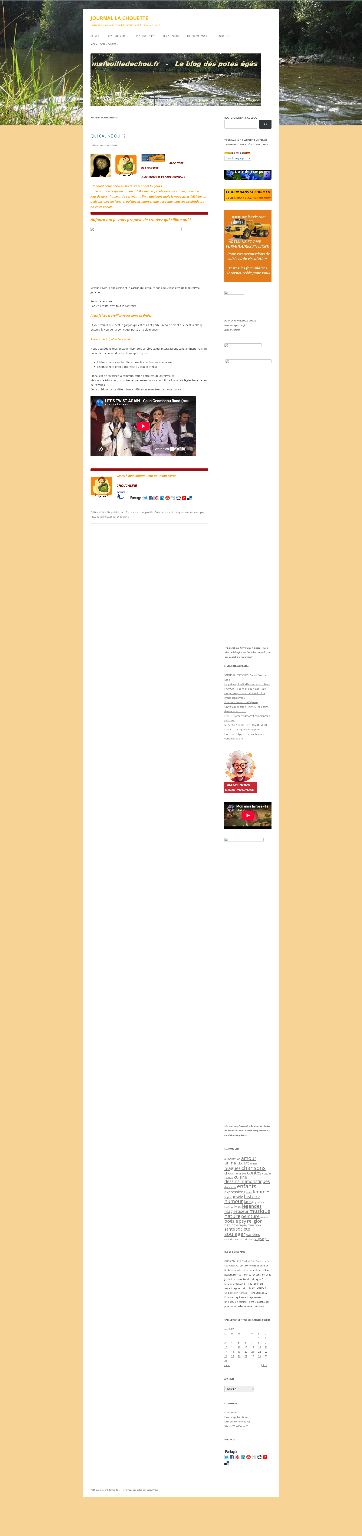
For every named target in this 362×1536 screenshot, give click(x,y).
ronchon (254, 1225)
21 (252, 1351)
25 (232, 1356)
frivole (238, 1196)
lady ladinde (258, 1202)
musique (259, 1210)
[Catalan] (226, 153)
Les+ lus (228, 1206)
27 (246, 1356)
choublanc (123, 516)
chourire (231, 1173)
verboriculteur (231, 1239)
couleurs (228, 1177)
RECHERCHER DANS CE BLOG (240, 117)
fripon (228, 1197)
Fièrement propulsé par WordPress (140, 1489)
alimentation (232, 1159)
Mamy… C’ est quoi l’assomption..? (243, 729)
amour (248, 1158)
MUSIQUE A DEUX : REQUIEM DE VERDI (246, 725)
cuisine (240, 1177)
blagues (232, 1168)
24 (225, 1356)
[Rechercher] (265, 124)
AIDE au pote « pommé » (104, 44)
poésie (231, 1221)
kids (248, 1201)
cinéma (242, 1173)
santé (229, 1229)
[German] (248, 153)
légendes (252, 1206)
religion (255, 1221)
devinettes (230, 1187)
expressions (234, 1191)
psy (202, 512)
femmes (261, 1191)
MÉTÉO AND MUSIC (197, 36)
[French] (233, 153)
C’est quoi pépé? (145, 36)
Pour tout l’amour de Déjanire (241, 702)
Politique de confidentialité (104, 1489)
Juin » (264, 1365)
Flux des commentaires (237, 1421)
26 (239, 1356)
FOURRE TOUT (224, 36)
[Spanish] (230, 153)
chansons (253, 1167)
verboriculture (246, 1239)
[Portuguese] (245, 153)
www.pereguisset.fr (234, 325)
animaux (233, 1163)
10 (225, 1347)
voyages (262, 1238)
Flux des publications (236, 1417)
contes (254, 1173)
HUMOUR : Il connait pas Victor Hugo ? (246, 688)
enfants (246, 1186)
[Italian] (241, 153)
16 (266, 1347)
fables (249, 1192)
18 (232, 1351)
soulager (234, 1233)
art (246, 1163)
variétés (253, 1234)
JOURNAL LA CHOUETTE (119, 18)
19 (239, 1351)
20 (246, 1351)
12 (239, 1347)
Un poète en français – (236, 1292)
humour (233, 1201)
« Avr (227, 1365)
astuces (253, 1163)
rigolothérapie (235, 1225)
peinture (250, 1216)
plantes (264, 1217)
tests (93, 516)
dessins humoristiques (247, 1181)
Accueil (95, 36)
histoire (252, 1196)
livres (237, 1206)
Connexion (230, 1412)
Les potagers (171, 36)
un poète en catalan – (236, 1301)
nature (232, 1215)
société (243, 1229)
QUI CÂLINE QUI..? (108, 136)
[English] (237, 153)
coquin (266, 1173)
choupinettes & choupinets (155, 512)
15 (259, 1347)
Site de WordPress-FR (236, 1426)
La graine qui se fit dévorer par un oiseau (247, 684)
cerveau (194, 512)
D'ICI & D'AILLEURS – (235, 1283)
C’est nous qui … (118, 36)
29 (259, 1356)
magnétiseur (236, 1211)
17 (225, 1351)
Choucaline (132, 512)
